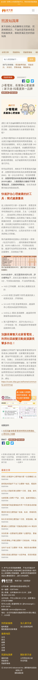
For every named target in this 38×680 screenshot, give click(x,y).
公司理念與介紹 (26, 658)
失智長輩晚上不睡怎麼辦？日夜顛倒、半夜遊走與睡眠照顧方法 (19, 540)
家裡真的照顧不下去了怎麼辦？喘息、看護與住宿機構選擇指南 (19, 484)
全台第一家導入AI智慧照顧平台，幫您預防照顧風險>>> (19, 3)
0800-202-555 (9, 595)
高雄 (3, 650)
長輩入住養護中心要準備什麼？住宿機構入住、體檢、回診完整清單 (19, 477)
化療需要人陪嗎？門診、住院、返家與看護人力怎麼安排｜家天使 (19, 498)
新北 (3, 640)
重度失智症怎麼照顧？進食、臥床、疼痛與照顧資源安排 (19, 512)
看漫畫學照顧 (20, 65)
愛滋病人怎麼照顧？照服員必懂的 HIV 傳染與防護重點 (19, 526)
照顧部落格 (27, 52)
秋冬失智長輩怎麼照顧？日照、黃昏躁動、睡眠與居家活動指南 (19, 519)
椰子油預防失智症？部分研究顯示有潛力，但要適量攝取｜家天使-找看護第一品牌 (26, 458)
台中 (3, 645)
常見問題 (23, 661)
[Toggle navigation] (33, 10)
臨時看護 (4, 627)
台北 (3, 637)
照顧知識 (13, 93)
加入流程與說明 (26, 627)
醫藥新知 (26, 67)
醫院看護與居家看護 (9, 629)
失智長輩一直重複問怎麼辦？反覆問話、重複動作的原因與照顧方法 (19, 533)
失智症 (9, 67)
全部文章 (5, 52)
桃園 (3, 642)
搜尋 (31, 59)
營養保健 (17, 67)
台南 (3, 648)
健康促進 (5, 93)
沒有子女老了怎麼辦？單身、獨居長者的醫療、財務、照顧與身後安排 (19, 548)
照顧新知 (16, 52)
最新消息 (4, 658)
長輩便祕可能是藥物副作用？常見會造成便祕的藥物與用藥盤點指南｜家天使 (19, 505)
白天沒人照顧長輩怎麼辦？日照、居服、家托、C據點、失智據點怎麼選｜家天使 (19, 491)
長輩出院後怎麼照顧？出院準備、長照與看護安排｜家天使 (8, 458)
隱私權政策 (19, 673)
